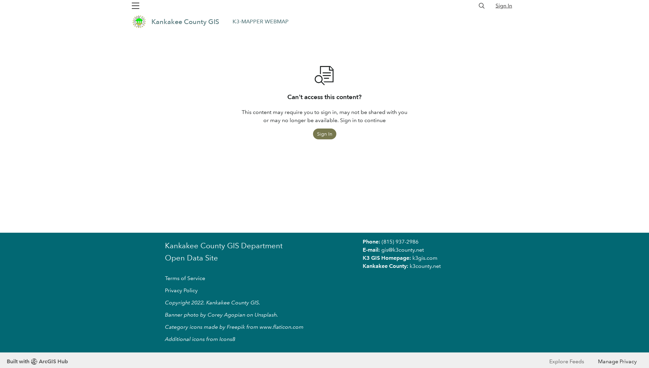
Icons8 (227, 339)
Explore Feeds (566, 361)
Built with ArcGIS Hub (37, 361)
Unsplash (266, 315)
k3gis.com (424, 258)
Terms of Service (185, 278)
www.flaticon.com (282, 327)
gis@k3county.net (402, 250)
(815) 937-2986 (400, 241)
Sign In (504, 5)
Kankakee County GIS (185, 22)
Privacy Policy (181, 290)
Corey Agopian (226, 315)
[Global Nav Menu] (135, 6)
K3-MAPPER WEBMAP (261, 21)
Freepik (236, 327)
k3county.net (425, 266)
